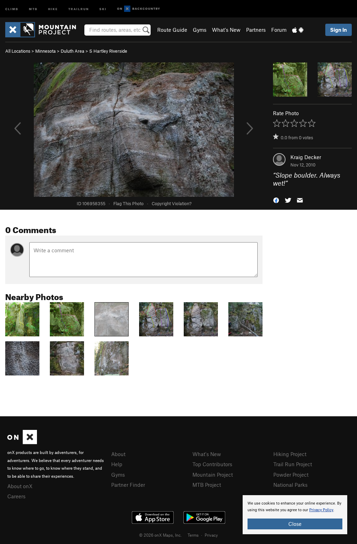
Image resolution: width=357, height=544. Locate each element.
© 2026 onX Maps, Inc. (160, 534)
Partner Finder (128, 485)
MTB (33, 8)
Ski (103, 8)
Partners (256, 30)
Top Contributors (212, 464)
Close (295, 524)
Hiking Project (289, 454)
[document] (295, 514)
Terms (193, 534)
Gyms (199, 30)
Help (116, 464)
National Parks (290, 485)
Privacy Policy (321, 510)
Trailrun (78, 8)
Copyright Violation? (171, 203)
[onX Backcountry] (138, 9)
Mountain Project (212, 474)
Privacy (211, 534)
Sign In (338, 30)
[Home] (44, 29)
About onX (19, 486)
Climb (11, 8)
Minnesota (45, 51)
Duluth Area (72, 51)
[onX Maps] (22, 442)
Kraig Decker (305, 157)
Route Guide (172, 30)
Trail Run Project (292, 464)
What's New (226, 30)
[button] (276, 199)
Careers (16, 496)
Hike (53, 8)
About (118, 454)
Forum (279, 30)
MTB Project (206, 485)
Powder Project (291, 474)
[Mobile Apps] (297, 30)
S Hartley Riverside (108, 51)
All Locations (17, 51)
